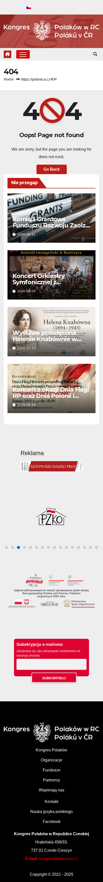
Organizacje (51, 760)
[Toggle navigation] (23, 54)
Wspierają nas (51, 790)
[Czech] (29, 8)
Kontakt (51, 801)
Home (9, 79)
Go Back (52, 169)
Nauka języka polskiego (51, 811)
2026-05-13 (26, 348)
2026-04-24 (26, 405)
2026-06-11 (26, 234)
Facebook (51, 821)
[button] (95, 54)
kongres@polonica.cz (58, 858)
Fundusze (51, 770)
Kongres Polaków (51, 750)
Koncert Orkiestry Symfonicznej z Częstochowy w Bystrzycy (49, 282)
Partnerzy (51, 780)
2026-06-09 (26, 291)
